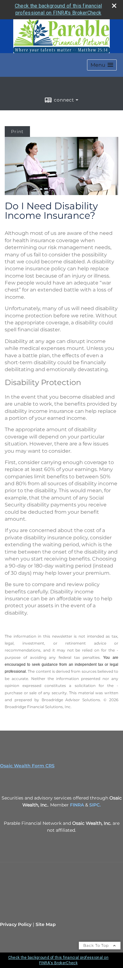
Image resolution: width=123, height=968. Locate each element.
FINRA (77, 805)
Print (17, 131)
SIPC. (95, 805)
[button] (102, 64)
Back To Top (96, 945)
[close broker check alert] (114, 5)
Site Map (46, 924)
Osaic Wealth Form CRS (27, 766)
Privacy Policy (16, 924)
